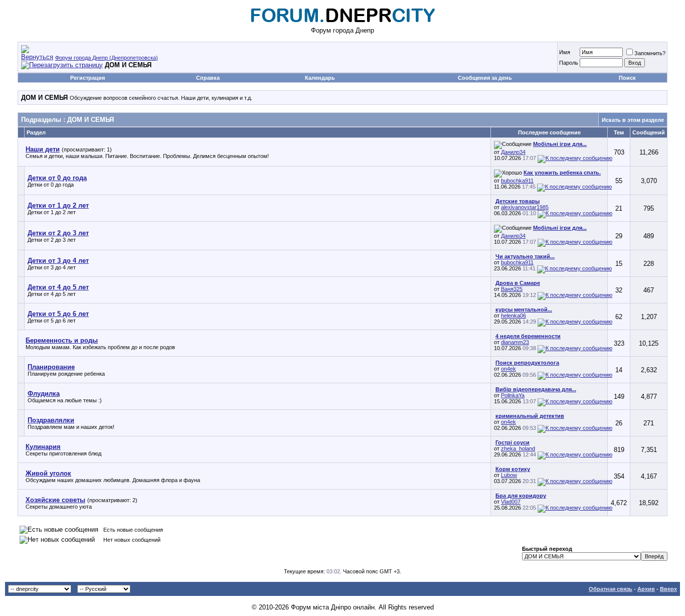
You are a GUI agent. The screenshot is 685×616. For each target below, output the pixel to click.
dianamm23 (515, 342)
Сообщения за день (485, 78)
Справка (208, 78)
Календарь (320, 78)
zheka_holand (518, 448)
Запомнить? (649, 53)
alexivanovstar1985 (525, 207)
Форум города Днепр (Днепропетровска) (106, 58)
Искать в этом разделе (633, 120)
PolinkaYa (513, 395)
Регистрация (87, 78)
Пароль (568, 63)
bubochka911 (517, 181)
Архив (646, 589)
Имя (564, 52)
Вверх (668, 589)
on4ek (508, 369)
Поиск (627, 78)
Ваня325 (512, 289)
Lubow (509, 475)
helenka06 (513, 316)
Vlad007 (511, 502)
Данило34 (513, 152)
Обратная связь (610, 589)
